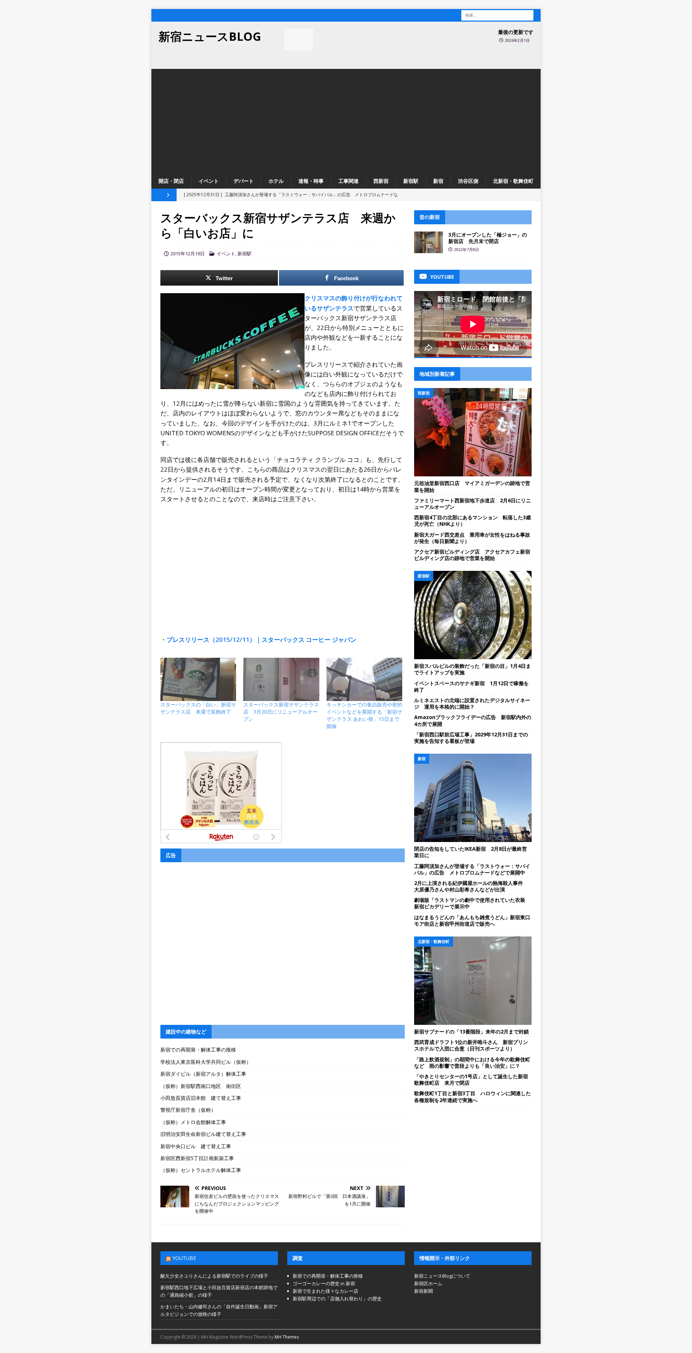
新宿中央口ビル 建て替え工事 (195, 1146)
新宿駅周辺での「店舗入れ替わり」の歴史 (337, 1298)
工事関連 (348, 180)
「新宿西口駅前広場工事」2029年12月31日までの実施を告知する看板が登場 (471, 737)
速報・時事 (311, 180)
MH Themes (287, 1337)
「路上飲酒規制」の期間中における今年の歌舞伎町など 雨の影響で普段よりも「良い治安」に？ (472, 1062)
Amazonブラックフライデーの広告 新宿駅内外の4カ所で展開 (472, 720)
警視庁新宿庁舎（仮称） (188, 1109)
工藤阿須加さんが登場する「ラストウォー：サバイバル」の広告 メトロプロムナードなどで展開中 (472, 869)
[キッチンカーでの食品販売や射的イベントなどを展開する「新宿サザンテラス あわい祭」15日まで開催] (364, 679)
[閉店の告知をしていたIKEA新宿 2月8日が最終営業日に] (473, 798)
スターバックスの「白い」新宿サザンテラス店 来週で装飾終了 (198, 708)
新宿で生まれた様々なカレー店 (325, 1291)
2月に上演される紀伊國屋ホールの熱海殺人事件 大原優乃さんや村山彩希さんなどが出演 (471, 886)
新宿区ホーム (428, 1283)
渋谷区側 (468, 180)
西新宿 (381, 180)
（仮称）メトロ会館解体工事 (193, 1122)
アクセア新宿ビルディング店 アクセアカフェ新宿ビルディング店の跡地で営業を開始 (472, 554)
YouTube (184, 1258)
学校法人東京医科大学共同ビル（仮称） (205, 1061)
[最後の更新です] (298, 39)
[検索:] (497, 14)
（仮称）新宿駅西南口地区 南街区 (200, 1086)
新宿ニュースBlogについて (442, 1276)
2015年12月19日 (187, 253)
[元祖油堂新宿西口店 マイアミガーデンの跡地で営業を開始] (473, 432)
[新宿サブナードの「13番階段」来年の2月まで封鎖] (473, 980)
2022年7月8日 (466, 249)
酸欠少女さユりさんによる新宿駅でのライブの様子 (214, 1276)
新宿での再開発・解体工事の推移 (198, 1049)
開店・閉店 (171, 180)
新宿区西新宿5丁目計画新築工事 (197, 1158)
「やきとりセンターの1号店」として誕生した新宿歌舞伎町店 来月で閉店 (471, 1079)
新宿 (438, 180)
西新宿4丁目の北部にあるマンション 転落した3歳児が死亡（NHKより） (472, 520)
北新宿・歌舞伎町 (513, 180)
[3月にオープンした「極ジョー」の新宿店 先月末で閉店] (428, 242)
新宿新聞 (423, 1291)
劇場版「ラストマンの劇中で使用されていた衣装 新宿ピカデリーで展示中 (472, 903)
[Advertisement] (346, 119)
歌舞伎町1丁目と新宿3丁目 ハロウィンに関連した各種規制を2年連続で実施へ (472, 1096)
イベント (209, 180)
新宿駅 (410, 180)
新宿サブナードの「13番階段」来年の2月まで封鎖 (471, 1031)
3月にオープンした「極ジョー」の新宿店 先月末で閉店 (487, 237)
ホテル (276, 180)
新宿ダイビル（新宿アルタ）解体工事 (203, 1073)
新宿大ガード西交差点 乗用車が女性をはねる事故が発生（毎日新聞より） (472, 538)
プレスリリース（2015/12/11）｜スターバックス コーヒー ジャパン (261, 639)
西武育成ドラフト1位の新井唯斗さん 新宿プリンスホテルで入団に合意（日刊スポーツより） (471, 1045)
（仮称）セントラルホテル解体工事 (200, 1170)
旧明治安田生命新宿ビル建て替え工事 (203, 1134)
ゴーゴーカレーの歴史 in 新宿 (324, 1283)
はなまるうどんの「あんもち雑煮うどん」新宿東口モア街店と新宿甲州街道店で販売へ (472, 920)
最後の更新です (515, 31)
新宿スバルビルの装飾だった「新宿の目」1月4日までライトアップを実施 (472, 669)
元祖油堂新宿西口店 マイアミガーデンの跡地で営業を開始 (472, 486)
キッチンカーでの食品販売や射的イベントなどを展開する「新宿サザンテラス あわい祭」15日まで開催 (364, 715)
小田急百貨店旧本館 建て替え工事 (200, 1097)
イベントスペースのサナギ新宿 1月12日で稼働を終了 (471, 686)
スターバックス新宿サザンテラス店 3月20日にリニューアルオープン (281, 711)
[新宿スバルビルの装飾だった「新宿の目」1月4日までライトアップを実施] (473, 615)
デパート (244, 180)
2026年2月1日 (517, 40)
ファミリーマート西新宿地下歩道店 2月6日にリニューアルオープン (472, 503)
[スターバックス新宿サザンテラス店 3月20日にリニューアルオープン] (281, 679)
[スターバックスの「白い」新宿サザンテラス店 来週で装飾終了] (198, 679)
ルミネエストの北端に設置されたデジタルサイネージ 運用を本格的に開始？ (472, 703)
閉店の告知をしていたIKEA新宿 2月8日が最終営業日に (470, 852)
